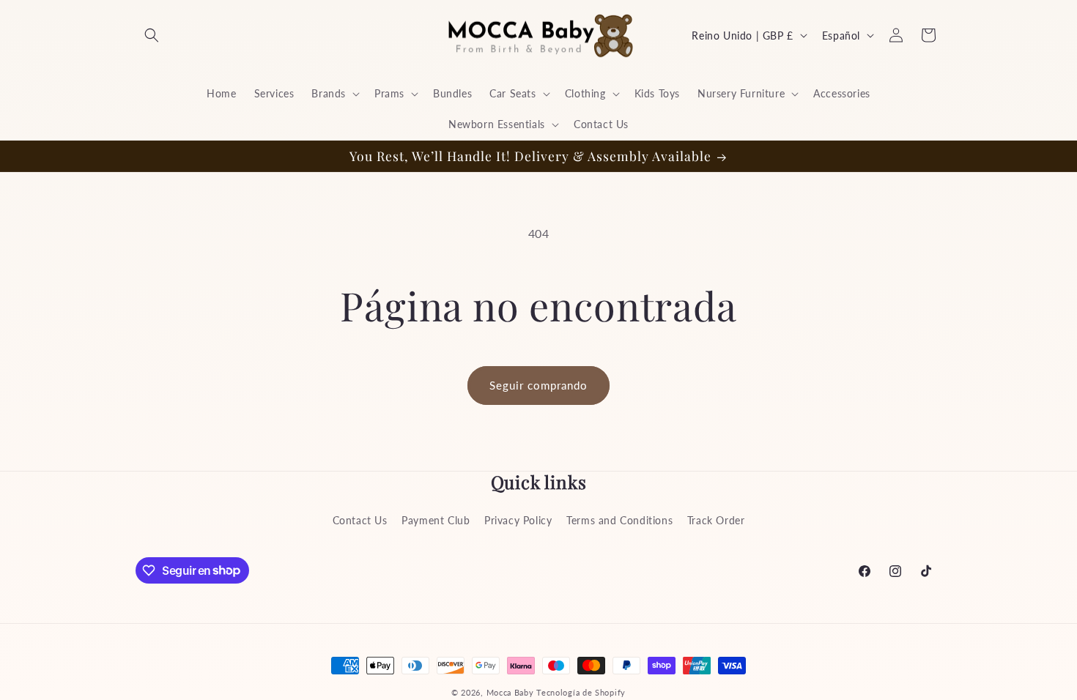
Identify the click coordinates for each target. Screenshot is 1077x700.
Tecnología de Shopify (581, 692)
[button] (152, 35)
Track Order (716, 520)
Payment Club (435, 520)
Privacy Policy (518, 520)
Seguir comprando (538, 385)
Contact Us (360, 520)
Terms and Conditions (619, 520)
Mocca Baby (510, 692)
